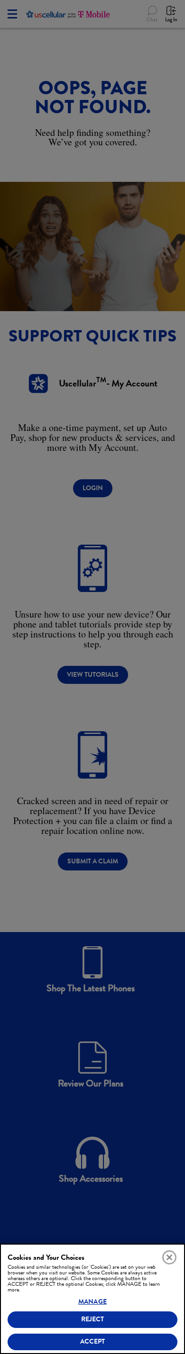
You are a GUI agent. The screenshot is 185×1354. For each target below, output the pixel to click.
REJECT (92, 1319)
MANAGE (92, 1302)
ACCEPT (92, 1341)
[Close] (169, 1257)
